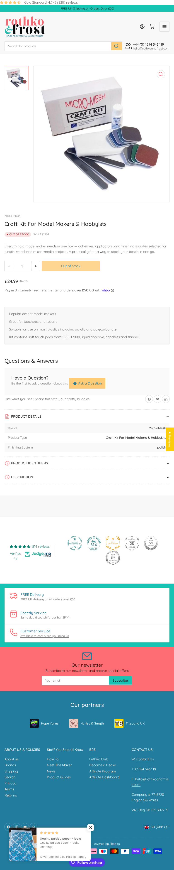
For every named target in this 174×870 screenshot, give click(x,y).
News (51, 771)
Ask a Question (89, 383)
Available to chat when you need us (44, 636)
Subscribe (120, 680)
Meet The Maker (59, 765)
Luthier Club (98, 759)
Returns (11, 795)
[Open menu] (164, 27)
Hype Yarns (49, 723)
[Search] (116, 46)
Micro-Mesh (12, 215)
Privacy (10, 783)
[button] (90, 827)
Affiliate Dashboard (104, 777)
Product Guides (59, 777)
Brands (10, 765)
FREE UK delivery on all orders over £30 (47, 599)
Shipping (11, 771)
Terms (9, 789)
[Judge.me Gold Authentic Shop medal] (113, 543)
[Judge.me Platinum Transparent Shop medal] (75, 543)
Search (10, 777)
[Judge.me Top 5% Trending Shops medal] (113, 557)
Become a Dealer (102, 765)
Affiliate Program (102, 771)
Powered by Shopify (106, 843)
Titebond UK (135, 723)
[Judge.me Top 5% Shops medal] (151, 543)
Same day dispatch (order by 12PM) (45, 617)
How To (52, 759)
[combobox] (63, 46)
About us (12, 759)
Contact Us (145, 759)
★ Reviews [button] (170, 439)
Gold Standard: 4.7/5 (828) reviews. (51, 2)
